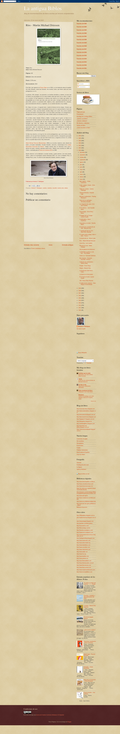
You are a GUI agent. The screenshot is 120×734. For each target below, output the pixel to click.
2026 (80, 135)
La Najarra (79, 467)
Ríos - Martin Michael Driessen (87, 240)
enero (81, 179)
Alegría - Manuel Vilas (85, 268)
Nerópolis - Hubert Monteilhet (88, 667)
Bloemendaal (42, 143)
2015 (80, 298)
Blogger (69, 721)
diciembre (82, 152)
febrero (82, 176)
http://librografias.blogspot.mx (84, 421)
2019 (80, 288)
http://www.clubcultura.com (83, 549)
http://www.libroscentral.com (84, 567)
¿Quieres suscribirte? (82, 118)
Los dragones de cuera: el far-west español (87, 204)
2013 (80, 303)
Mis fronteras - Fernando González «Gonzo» (86, 258)
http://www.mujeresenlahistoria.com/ (86, 569)
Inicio (50, 245)
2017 (80, 293)
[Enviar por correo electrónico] (32, 186)
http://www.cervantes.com (83, 547)
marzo (81, 174)
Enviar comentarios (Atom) (38, 248)
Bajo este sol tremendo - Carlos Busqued (90, 680)
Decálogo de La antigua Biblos (84, 116)
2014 (80, 300)
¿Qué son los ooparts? (89, 630)
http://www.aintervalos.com (83, 540)
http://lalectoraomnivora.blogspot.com (86, 417)
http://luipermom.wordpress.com (85, 532)
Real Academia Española (83, 452)
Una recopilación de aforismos (87, 249)
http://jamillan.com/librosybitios (85, 523)
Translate (89, 363)
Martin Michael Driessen (32, 143)
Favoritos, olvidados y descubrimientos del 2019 (89, 597)
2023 (80, 143)
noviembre (82, 155)
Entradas (81, 84)
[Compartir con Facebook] (37, 186)
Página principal (81, 112)
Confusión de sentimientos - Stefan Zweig (87, 262)
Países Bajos (43, 87)
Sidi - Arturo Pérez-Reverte (86, 280)
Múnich (42, 146)
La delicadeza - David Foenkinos (85, 220)
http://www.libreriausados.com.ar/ (85, 563)
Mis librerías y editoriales (83, 123)
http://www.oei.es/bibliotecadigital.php (86, 501)
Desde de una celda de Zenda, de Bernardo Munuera (87, 381)
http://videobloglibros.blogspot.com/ (86, 423)
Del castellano (80, 441)
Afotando (79, 462)
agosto (82, 162)
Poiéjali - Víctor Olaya (85, 265)
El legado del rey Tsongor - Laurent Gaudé (86, 216)
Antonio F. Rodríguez (36, 188)
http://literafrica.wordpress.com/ (85, 530)
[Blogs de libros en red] (83, 473)
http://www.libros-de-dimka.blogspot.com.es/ (83, 426)
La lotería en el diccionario (86, 274)
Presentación (80, 114)
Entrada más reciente (31, 245)
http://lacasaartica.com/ (83, 525)
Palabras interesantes (82, 450)
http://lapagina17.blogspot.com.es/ (85, 419)
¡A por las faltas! (81, 454)
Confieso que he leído (84, 373)
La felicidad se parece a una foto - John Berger (87, 252)
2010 (80, 310)
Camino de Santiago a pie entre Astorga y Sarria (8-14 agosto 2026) (86, 398)
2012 (80, 305)
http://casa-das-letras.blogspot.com (86, 408)
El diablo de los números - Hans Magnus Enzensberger (88, 283)
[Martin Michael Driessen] (48, 176)
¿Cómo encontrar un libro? (83, 127)
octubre (82, 157)
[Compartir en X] (36, 186)
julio (81, 164)
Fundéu (78, 447)
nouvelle (55, 188)
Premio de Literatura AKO (45, 150)
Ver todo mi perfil (81, 328)
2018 (80, 290)
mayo (81, 169)
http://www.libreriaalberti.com (84, 560)
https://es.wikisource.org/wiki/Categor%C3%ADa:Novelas (86, 489)
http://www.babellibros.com (83, 545)
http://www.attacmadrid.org (83, 542)
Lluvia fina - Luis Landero (86, 243)
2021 (80, 148)
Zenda (80, 379)
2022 (80, 145)
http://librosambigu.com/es (83, 528)
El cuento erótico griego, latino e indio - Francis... (88, 235)
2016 (80, 295)
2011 (80, 307)
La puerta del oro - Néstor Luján (87, 238)
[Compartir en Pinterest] (39, 186)
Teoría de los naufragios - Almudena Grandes (86, 201)
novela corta (60, 188)
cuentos (45, 188)
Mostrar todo (93, 401)
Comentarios (82, 87)
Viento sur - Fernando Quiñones (88, 255)
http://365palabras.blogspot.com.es (86, 515)
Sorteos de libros (81, 125)
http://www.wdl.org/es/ (82, 495)
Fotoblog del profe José (83, 464)
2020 (80, 150)
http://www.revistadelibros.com (84, 572)
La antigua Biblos (43, 8)
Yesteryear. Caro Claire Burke (86, 391)
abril (81, 172)
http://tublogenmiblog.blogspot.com (86, 538)
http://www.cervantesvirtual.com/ (85, 484)
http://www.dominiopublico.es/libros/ (86, 481)
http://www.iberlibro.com (83, 556)
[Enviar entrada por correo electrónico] (29, 185)
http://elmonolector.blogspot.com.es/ (86, 414)
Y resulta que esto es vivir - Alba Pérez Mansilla (87, 231)
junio (81, 167)
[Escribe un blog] (34, 186)
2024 (80, 140)
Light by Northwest (81, 469)
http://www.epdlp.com (82, 551)
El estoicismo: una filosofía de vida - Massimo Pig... (87, 227)
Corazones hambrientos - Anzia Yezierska (90, 642)
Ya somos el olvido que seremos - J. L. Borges (90, 583)
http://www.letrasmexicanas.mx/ (85, 486)
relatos (66, 188)
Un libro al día (82, 384)
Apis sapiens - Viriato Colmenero (85, 182)
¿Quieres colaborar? (82, 121)
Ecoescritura (80, 445)
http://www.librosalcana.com (84, 565)
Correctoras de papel (82, 438)
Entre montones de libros (85, 390)
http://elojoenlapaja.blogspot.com (85, 521)
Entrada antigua (67, 245)
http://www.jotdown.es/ (82, 558)
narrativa (49, 188)
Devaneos (81, 394)
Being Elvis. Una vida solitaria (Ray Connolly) (86, 375)
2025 (80, 138)
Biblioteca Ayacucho (82, 507)
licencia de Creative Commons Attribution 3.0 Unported (50, 715)
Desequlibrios (80, 443)
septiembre (83, 159)
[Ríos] (48, 64)
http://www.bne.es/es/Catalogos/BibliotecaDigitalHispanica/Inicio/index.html (86, 492)
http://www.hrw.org (81, 554)
